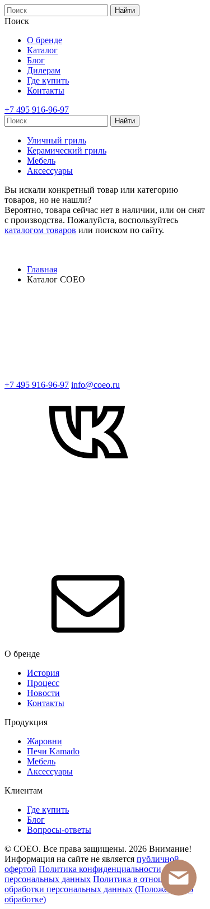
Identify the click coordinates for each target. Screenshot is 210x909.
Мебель (41, 160)
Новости (43, 693)
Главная (42, 269)
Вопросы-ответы (59, 829)
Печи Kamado (53, 751)
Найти (125, 10)
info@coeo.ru (95, 384)
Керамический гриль (66, 150)
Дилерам (43, 70)
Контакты (45, 90)
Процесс (43, 683)
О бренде (44, 40)
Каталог (42, 50)
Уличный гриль (56, 140)
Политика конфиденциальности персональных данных (82, 874)
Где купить (48, 80)
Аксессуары (50, 170)
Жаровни (44, 741)
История (43, 673)
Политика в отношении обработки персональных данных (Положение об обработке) (98, 889)
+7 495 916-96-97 (36, 109)
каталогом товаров (40, 230)
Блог (36, 60)
